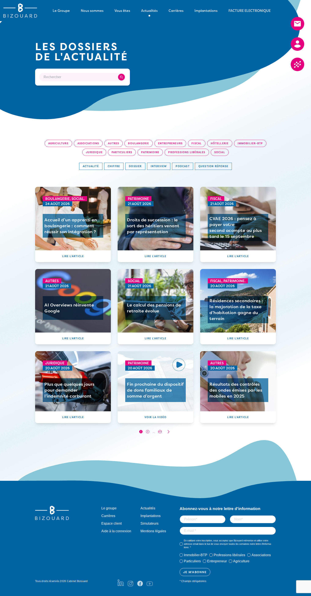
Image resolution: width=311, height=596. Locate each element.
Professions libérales (186, 152)
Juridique (94, 152)
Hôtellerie (220, 143)
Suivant (168, 431)
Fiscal (196, 143)
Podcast (182, 166)
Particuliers (121, 152)
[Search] (121, 77)
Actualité (91, 166)
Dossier (135, 166)
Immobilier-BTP (250, 143)
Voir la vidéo (155, 417)
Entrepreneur (217, 561)
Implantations (205, 10)
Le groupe (109, 508)
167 (160, 431)
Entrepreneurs (170, 143)
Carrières (176, 10)
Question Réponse (213, 166)
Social (219, 152)
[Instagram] (130, 582)
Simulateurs (149, 523)
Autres (113, 143)
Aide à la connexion (116, 531)
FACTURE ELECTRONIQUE (249, 10)
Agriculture (58, 143)
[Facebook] (140, 582)
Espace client (111, 523)
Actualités (147, 508)
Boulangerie (138, 143)
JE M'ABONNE (195, 572)
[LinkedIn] (121, 582)
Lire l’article (73, 256)
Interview (159, 166)
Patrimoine (150, 152)
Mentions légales (153, 531)
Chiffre (114, 166)
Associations (88, 143)
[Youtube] (150, 582)
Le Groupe (61, 10)
